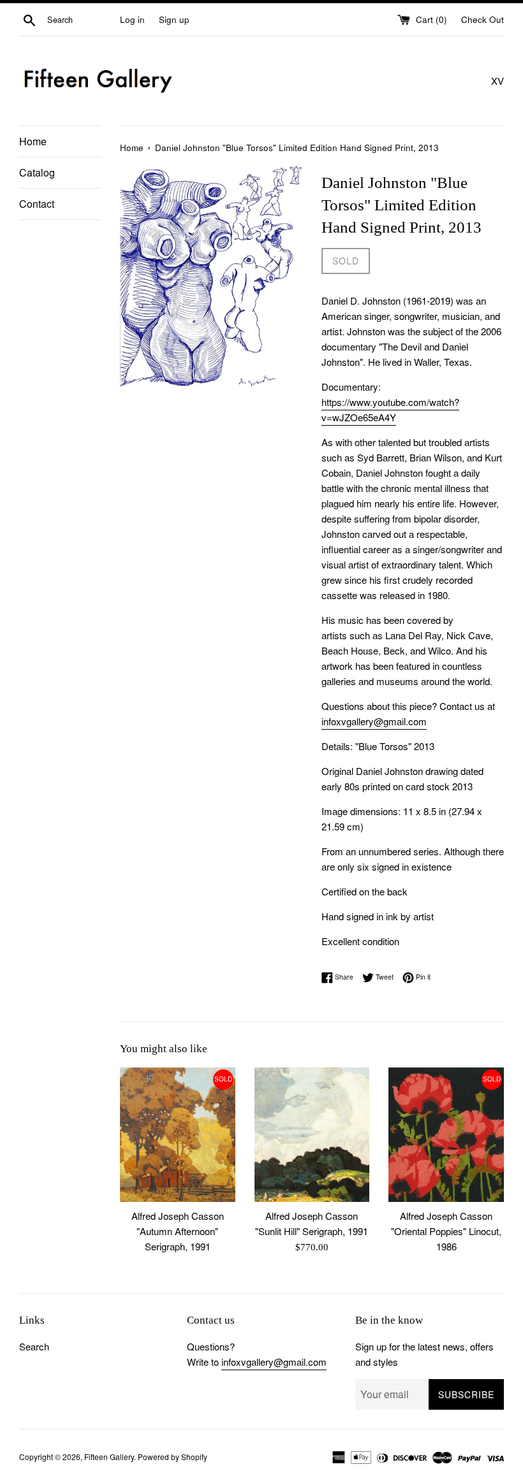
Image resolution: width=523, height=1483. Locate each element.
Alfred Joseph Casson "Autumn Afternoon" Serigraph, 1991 (177, 1231)
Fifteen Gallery (109, 1456)
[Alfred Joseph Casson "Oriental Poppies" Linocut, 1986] (446, 1134)
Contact (36, 203)
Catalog (37, 172)
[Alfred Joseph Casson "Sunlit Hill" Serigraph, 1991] (312, 1134)
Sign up (174, 19)
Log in (132, 19)
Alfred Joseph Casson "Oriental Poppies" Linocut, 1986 (446, 1231)
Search (34, 1346)
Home (33, 141)
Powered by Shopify (172, 1456)
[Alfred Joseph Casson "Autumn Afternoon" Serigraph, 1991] (177, 1134)
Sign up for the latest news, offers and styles (424, 1354)
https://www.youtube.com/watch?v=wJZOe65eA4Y (390, 409)
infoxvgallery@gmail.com (374, 721)
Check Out (482, 19)
